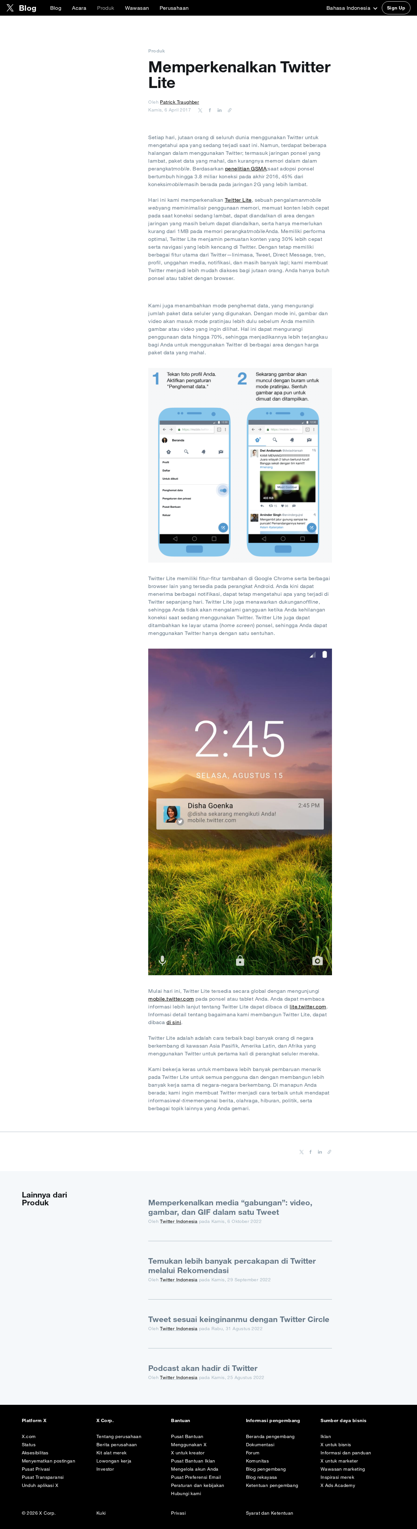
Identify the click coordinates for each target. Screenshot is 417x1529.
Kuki (101, 1513)
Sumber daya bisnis (344, 1420)
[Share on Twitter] (200, 110)
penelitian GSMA (245, 168)
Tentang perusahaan (118, 1436)
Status (29, 1445)
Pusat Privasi (36, 1469)
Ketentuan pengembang (272, 1485)
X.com (29, 1436)
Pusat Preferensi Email (196, 1477)
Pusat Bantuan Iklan (193, 1461)
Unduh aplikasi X (40, 1485)
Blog (56, 8)
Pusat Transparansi (43, 1477)
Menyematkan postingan (48, 1461)
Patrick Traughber (179, 102)
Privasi (178, 1513)
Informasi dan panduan (346, 1453)
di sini (173, 1022)
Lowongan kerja (114, 1461)
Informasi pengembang (273, 1420)
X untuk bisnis (336, 1445)
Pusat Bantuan (187, 1436)
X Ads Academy (338, 1485)
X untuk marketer (339, 1461)
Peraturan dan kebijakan (197, 1485)
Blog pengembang (266, 1469)
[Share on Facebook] (209, 110)
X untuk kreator (188, 1453)
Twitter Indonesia (178, 1221)
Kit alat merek (111, 1453)
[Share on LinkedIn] (218, 110)
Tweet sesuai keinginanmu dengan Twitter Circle (238, 1319)
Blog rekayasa (261, 1477)
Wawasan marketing (343, 1469)
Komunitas (257, 1461)
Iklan (326, 1436)
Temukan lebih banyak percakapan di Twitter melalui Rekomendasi (232, 1265)
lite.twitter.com (308, 1006)
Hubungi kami (186, 1493)
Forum (253, 1453)
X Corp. (105, 1420)
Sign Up (396, 8)
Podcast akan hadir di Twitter (202, 1368)
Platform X (34, 1420)
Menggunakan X (189, 1445)
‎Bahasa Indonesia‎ (349, 8)
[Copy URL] (228, 110)
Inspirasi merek (337, 1477)
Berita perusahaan (116, 1445)
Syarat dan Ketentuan (270, 1513)
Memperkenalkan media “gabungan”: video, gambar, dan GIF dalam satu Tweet (230, 1207)
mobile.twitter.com (171, 998)
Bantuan (180, 1420)
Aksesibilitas (35, 1453)
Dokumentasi (260, 1445)
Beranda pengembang (270, 1436)
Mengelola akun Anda (195, 1469)
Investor (105, 1469)
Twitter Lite (238, 200)
